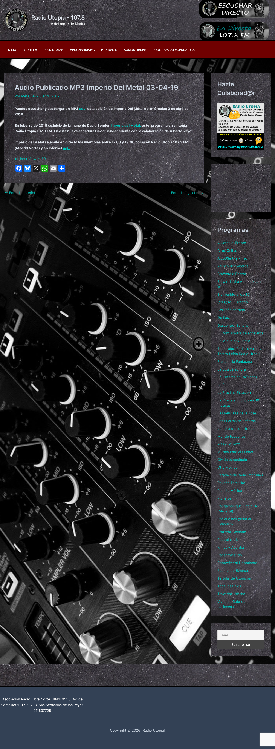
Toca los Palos (229, 586)
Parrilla (30, 49)
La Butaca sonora (231, 369)
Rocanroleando (229, 555)
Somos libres (135, 49)
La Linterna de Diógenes (237, 377)
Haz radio (109, 49)
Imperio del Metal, (126, 125)
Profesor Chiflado (231, 532)
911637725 (42, 710)
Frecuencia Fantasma (234, 361)
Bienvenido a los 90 (233, 294)
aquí (82, 108)
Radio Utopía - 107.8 (58, 17)
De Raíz (223, 317)
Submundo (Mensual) (234, 570)
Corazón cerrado (231, 310)
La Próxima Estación (234, 392)
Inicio (12, 49)
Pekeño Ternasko (231, 483)
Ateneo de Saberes (232, 266)
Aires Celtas (227, 250)
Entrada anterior (20, 192)
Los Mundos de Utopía (235, 428)
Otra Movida (227, 467)
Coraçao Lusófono (232, 302)
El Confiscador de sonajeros (240, 333)
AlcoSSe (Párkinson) (234, 258)
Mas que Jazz (228, 444)
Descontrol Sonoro (232, 325)
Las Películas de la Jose (236, 413)
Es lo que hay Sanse (233, 341)
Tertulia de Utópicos (234, 578)
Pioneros (224, 498)
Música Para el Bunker (235, 452)
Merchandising (82, 49)
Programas (53, 49)
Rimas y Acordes (231, 547)
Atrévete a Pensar (231, 274)
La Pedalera (227, 385)
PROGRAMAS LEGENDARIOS (173, 49)
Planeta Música (229, 490)
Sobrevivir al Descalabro (237, 563)
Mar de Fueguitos (231, 436)
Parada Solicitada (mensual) (240, 475)
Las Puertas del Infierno (236, 421)
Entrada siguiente (187, 192)
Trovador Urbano (231, 594)
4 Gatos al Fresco (231, 243)
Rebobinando (228, 539)
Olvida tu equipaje (232, 459)
